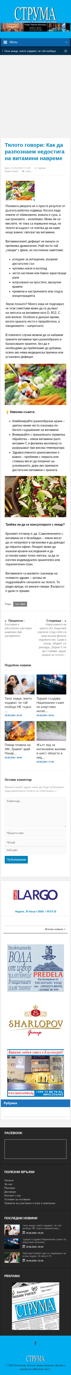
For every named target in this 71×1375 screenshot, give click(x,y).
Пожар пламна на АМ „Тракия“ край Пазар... (17, 749)
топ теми (20, 604)
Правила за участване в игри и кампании (29, 1203)
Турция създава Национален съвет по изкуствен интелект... (44, 1241)
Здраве (42, 168)
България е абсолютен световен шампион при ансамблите (18, 628)
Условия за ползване (17, 1199)
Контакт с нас (12, 1195)
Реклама (9, 1187)
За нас (8, 1184)
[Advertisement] (35, 96)
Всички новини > (55, 929)
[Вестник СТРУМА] (35, 14)
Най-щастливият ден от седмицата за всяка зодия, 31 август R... (44, 1254)
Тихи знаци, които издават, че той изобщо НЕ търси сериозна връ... (42, 1227)
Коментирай (11, 171)
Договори (10, 1191)
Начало (9, 1180)
